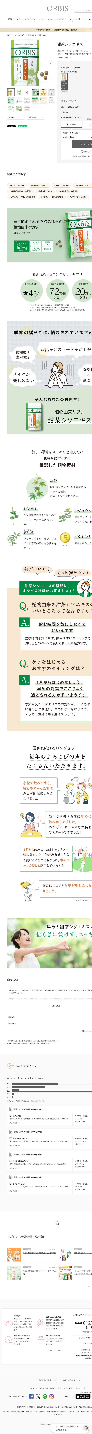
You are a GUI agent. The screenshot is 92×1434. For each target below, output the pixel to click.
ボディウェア (80, 1388)
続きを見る (56, 1006)
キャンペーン (18, 19)
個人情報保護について (69, 1407)
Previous (11, 62)
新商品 (10, 19)
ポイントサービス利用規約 (56, 1411)
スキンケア (42, 19)
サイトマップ (57, 1414)
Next (50, 62)
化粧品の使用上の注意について (48, 1407)
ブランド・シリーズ (31, 20)
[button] (86, 1428)
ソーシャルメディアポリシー (78, 1411)
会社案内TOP (21, 1407)
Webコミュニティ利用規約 (35, 1411)
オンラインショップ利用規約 (13, 1411)
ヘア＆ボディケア (60, 19)
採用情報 (32, 1407)
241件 (67, 58)
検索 (76, 11)
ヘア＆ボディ (51, 1388)
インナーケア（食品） (74, 20)
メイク (50, 19)
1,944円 (64, 84)
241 (40, 1078)
